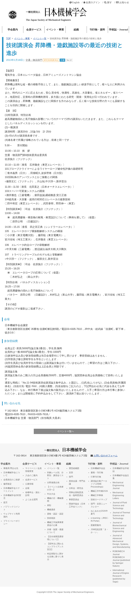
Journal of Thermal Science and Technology (121, 515)
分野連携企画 (53, 482)
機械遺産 (51, 509)
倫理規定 (7, 484)
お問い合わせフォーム (106, 455)
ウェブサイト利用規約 (11, 515)
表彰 (49, 505)
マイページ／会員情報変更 (33, 469)
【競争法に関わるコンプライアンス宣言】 (55, 547)
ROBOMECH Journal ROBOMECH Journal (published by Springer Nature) (121, 558)
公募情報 (29, 484)
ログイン (93, 2)
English (75, 2)
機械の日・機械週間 (55, 499)
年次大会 (51, 494)
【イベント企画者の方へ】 (55, 488)
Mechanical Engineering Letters (118, 495)
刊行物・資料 (97, 29)
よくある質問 (31, 499)
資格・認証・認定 (55, 514)
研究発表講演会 (51, 60)
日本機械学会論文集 (121, 476)
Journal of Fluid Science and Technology (120, 505)
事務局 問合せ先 (10, 468)
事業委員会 (74, 499)
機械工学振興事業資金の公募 (55, 523)
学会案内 (13, 29)
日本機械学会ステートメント (11, 489)
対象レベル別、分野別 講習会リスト (55, 475)
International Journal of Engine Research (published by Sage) (121, 576)
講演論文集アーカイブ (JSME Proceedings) (99, 484)
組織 (76, 29)
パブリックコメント (11, 508)
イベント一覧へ (65, 431)
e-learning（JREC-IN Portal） (99, 519)
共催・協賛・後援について (55, 531)
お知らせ (124, 2)
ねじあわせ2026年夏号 (99, 512)
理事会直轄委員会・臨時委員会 (76, 493)
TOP (8, 38)
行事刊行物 (96, 477)
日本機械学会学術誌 (121, 469)
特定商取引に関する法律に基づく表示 (55, 557)
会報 (27, 488)
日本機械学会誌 (98, 468)
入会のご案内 (31, 475)
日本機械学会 (65, 449)
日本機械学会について (11, 474)
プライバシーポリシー (11, 522)
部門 (71, 477)
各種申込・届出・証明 (33, 493)
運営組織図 (74, 468)
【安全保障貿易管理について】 (55, 538)
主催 (62, 60)
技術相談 (51, 518)
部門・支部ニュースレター (99, 505)
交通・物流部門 (34, 60)
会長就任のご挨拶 (11, 479)
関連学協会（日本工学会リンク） (77, 505)
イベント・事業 (55, 29)
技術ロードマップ (99, 499)
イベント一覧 (39, 38)
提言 (5, 502)
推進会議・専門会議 (77, 482)
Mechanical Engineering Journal (118, 485)
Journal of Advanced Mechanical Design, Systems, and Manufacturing (121, 541)
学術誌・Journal (118, 29)
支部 (71, 472)
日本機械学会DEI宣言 (12, 496)
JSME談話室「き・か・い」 (99, 531)
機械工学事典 (97, 495)
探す (109, 2)
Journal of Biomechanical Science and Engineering (119, 526)
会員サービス (34, 29)
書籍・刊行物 (97, 472)
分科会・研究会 (76, 488)
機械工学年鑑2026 (99, 491)
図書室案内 (96, 525)
